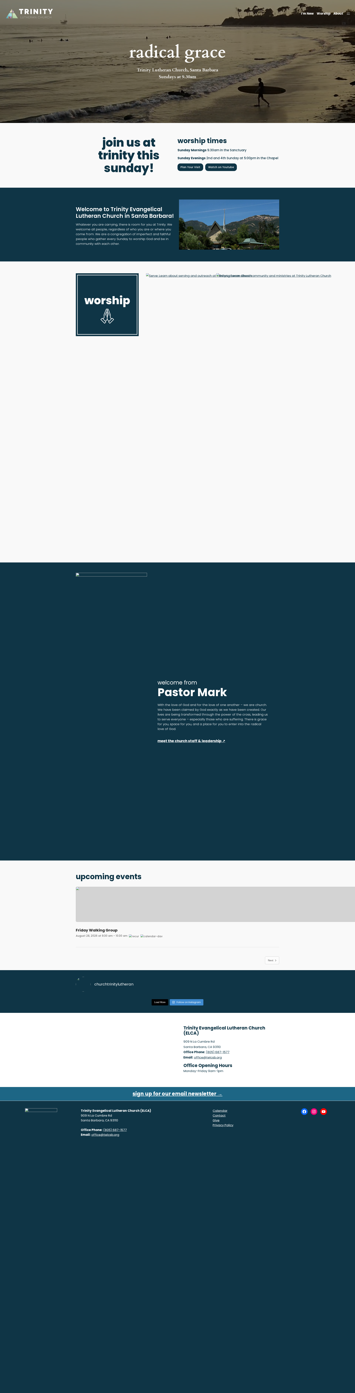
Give (216, 1120)
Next (270, 960)
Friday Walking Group (97, 930)
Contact (219, 1115)
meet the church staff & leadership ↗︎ (191, 740)
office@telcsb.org (208, 1057)
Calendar (220, 1110)
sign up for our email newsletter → (177, 1093)
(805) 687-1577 (217, 1052)
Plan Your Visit (190, 167)
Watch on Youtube (221, 167)
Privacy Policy (223, 1125)
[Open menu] (348, 13)
